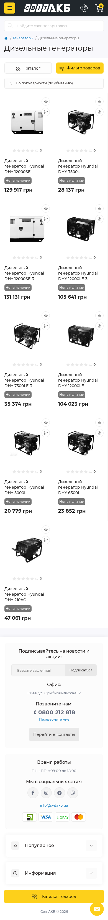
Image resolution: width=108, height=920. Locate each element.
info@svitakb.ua (54, 805)
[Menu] (9, 8)
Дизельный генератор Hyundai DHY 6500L (78, 487)
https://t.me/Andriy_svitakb (59, 792)
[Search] (10, 25)
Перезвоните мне (54, 719)
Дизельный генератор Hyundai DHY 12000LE (78, 380)
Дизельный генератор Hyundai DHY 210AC (24, 594)
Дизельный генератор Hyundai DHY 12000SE (24, 166)
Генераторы (23, 38)
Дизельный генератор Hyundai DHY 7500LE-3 (24, 380)
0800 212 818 (56, 712)
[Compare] (46, 112)
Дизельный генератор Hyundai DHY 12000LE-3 (78, 273)
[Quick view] (46, 101)
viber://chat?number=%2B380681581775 (72, 792)
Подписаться (81, 670)
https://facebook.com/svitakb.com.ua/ (32, 792)
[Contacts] (84, 8)
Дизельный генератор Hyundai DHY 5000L (24, 487)
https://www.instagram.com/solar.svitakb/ (46, 792)
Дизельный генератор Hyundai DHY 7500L (78, 166)
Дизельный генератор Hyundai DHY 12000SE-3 (24, 273)
